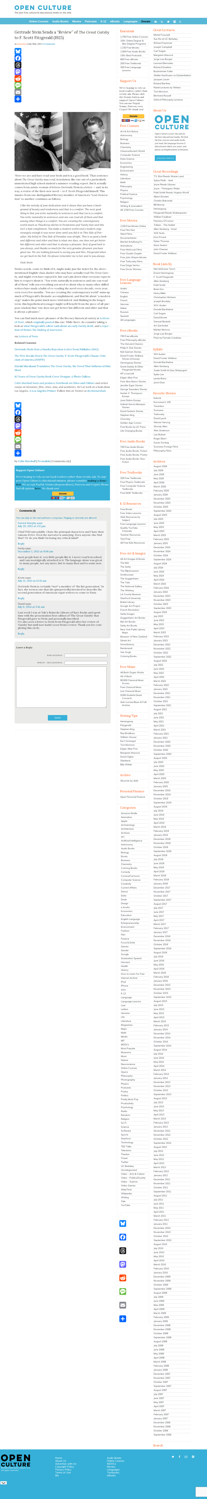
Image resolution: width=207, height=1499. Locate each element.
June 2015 (159, 1009)
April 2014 (159, 1065)
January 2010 (161, 1272)
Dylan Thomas (161, 241)
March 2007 (160, 1410)
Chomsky (125, 418)
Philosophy (126, 186)
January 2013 (161, 1126)
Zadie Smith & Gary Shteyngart (170, 370)
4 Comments (48, 44)
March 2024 (160, 583)
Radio (124, 1111)
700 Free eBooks (129, 336)
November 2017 (162, 891)
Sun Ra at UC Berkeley (166, 38)
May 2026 (159, 478)
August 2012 (160, 1147)
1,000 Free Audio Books (133, 51)
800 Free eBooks (129, 59)
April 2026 (159, 482)
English (124, 296)
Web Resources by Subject (130, 519)
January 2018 (161, 883)
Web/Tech (126, 1189)
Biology (124, 139)
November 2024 (162, 551)
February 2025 (161, 539)
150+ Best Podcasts (131, 55)
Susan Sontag (161, 442)
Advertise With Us (165, 158)
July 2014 (158, 1053)
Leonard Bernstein (163, 63)
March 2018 (160, 875)
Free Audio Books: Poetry (133, 454)
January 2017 (161, 932)
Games (125, 946)
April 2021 (159, 725)
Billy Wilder (126, 764)
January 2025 (161, 543)
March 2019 (160, 826)
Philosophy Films (162, 450)
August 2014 (160, 1049)
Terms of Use (63, 1472)
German (124, 304)
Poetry (124, 1091)
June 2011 (159, 1203)
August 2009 (160, 1292)
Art (122, 836)
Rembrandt (126, 648)
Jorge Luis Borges (163, 59)
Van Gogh (125, 652)
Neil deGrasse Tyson (164, 268)
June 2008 (159, 1349)
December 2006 (162, 1422)
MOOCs (125, 1044)
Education (126, 915)
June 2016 (159, 960)
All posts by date (129, 780)
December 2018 (162, 839)
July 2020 (158, 762)
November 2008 (162, 1329)
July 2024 (158, 567)
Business (125, 143)
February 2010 (161, 1268)
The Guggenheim (129, 578)
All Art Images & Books (132, 559)
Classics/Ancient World (132, 151)
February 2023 (161, 636)
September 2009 (162, 1288)
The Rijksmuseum (129, 570)
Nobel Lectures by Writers (167, 87)
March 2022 (160, 681)
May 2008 (159, 1353)
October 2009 (161, 1284)
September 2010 (162, 1240)
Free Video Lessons (130, 513)
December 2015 (162, 984)
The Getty (125, 566)
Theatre (125, 1154)
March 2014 (160, 1070)
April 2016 (159, 968)
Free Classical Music (131, 687)
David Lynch (160, 418)
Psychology (126, 198)
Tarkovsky (159, 414)
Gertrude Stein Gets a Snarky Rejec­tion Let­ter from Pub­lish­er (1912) (56, 349)
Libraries (125, 1013)
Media (124, 1036)
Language (126, 997)
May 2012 (159, 1159)
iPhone (124, 985)
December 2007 (162, 1373)
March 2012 (160, 1167)
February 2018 (161, 879)
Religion (124, 201)
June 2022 (159, 668)
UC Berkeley (127, 1166)
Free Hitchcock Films (131, 249)
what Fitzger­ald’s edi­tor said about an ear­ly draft (58, 326)
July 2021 (158, 713)
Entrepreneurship (130, 923)
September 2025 (162, 510)
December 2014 (162, 1033)
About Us (60, 1460)
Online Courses (129, 1068)
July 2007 (158, 1394)
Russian (124, 312)
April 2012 (159, 1163)
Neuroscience (128, 1064)
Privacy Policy (63, 1469)
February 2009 (161, 1317)
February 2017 (161, 928)
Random (125, 1115)
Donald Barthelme (163, 309)
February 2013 (161, 1122)
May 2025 (159, 527)
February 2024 (161, 587)
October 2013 (161, 1090)
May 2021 (159, 721)
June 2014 (159, 1057)
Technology (127, 1142)
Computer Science (130, 154)
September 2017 (162, 899)
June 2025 (159, 523)
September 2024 (162, 559)
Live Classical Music (130, 691)
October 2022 (161, 652)
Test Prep (125, 538)
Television (126, 1150)
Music (124, 1056)
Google (125, 954)
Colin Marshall (27, 461)
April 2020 (159, 774)
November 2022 (162, 648)
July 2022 (158, 664)
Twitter (124, 1162)
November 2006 (162, 1426)
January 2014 (161, 1078)
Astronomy (126, 135)
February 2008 (161, 1365)
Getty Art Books (128, 625)
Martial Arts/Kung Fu (131, 241)
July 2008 (158, 1345)
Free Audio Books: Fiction (133, 450)
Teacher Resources (130, 534)
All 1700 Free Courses (131, 209)
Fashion (125, 930)
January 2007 (161, 1418)
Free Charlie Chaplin (131, 253)
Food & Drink (128, 942)
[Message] (63, 85)
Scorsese (158, 410)
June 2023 (159, 620)
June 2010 (159, 1252)
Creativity (126, 883)
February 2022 (161, 685)
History (124, 174)
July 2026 (158, 470)
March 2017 (160, 924)
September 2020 (162, 753)
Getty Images (127, 613)
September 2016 (162, 948)
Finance (125, 938)
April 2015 (159, 1017)
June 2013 (159, 1106)
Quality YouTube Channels (129, 529)
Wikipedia (126, 1193)
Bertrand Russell (162, 95)
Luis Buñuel (159, 434)
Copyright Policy (64, 1466)
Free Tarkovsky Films (131, 261)
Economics (126, 162)
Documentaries (128, 237)
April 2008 (159, 1357)
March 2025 (160, 535)
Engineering (126, 166)
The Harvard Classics (131, 343)
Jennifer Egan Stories (131, 385)
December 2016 (162, 936)
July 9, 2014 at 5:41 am (31, 606)
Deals (124, 899)
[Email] (63, 92)
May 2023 (159, 624)
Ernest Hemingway (164, 272)
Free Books (126, 509)
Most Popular (128, 1048)
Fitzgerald (125, 725)
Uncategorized (129, 1170)
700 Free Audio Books (132, 447)
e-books (125, 907)
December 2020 (162, 741)
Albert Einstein (161, 196)
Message (41, 663)
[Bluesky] (63, 51)
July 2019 (158, 810)
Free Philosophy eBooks (133, 340)
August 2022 (160, 660)
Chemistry (125, 147)
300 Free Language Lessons (130, 69)
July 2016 (158, 956)
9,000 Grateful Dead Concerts (131, 697)
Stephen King (127, 415)
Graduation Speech (131, 958)
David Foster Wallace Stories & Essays (131, 357)
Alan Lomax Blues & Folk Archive (133, 704)
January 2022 (161, 689)
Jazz (123, 989)
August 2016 (160, 952)
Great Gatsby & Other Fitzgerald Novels (131, 368)
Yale (123, 1201)
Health (124, 966)
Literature (125, 178)
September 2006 (162, 1434)
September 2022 (162, 656)
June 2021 (159, 717)
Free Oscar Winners (131, 269)
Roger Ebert (160, 438)
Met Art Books (128, 621)
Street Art (125, 640)
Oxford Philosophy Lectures (168, 99)
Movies (111, 1466)
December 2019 (162, 790)
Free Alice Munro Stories (133, 381)
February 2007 (161, 1414)
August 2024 (160, 563)
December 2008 (162, 1325)
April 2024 (159, 579)
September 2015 (162, 997)
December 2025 (162, 498)
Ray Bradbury (127, 733)
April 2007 (159, 1406)
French (123, 300)
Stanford (126, 1138)
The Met (124, 562)
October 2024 (161, 555)
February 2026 (161, 490)
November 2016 (162, 940)
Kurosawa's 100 (162, 402)
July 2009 (158, 1296)
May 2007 (159, 1402)
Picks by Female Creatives (167, 337)
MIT (123, 1040)
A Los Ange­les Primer (42, 390)
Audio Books (128, 848)
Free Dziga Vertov (130, 265)
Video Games (128, 1185)
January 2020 (161, 786)
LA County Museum (130, 594)
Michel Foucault (162, 34)
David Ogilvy (127, 756)
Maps (124, 1028)
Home (58, 1457)
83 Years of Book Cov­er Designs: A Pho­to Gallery (52, 376)
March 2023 (160, 632)
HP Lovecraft (127, 373)
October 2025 (161, 506)
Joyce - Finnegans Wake (167, 188)
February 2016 (161, 976)
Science (125, 1126)
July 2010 (158, 1248)
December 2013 (162, 1082)
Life (123, 1017)
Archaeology (128, 824)
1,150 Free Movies (129, 47)
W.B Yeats (159, 233)
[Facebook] (63, 58)
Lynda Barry (160, 378)
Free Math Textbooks (131, 492)
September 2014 (162, 1045)
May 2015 (159, 1013)
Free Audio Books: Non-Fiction (133, 460)
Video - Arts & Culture (133, 1173)
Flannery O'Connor (164, 220)
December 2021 (162, 693)
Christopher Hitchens (165, 297)
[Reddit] (63, 78)
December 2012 (162, 1130)
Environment (127, 170)
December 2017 (162, 887)
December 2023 (162, 595)
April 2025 (159, 531)
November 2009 (162, 1280)
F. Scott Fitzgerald (163, 277)
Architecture (127, 828)
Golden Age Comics (131, 422)
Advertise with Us (65, 1463)
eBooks (111, 1475)
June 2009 (159, 1300)
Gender (125, 950)
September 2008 (162, 1337)
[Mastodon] (63, 71)
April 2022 (159, 677)
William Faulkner (162, 216)
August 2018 (160, 855)
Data (123, 895)
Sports (124, 1134)
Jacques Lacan (161, 79)
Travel (124, 1158)
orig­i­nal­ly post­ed (43, 322)
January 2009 (161, 1321)
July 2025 (158, 518)
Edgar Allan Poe (129, 377)
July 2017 (158, 907)
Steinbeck (125, 760)
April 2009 (159, 1309)
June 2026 (159, 474)
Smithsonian (127, 574)
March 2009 (160, 1313)
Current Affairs (129, 887)
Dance (124, 891)
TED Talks (126, 1146)
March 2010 (160, 1264)
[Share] (63, 99)
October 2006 (161, 1430)
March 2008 (160, 1361)
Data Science (127, 158)
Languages (113, 1469)
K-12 (123, 993)
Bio (57, 1475)
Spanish (124, 316)
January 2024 (161, 591)
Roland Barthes (162, 83)
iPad (123, 981)
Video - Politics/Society (133, 1177)
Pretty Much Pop (129, 1099)
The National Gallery (131, 586)
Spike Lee (159, 374)
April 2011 (159, 1211)
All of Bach (126, 676)
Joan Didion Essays (130, 400)
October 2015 (161, 993)
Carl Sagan (160, 51)
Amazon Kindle (129, 813)
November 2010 (162, 1232)
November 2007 (162, 1377)
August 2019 (160, 806)
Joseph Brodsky (162, 301)
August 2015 (160, 1001)
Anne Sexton (160, 245)
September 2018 (162, 851)
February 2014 (161, 1074)
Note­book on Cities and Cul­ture (75, 383)
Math (123, 182)
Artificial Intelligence (131, 840)
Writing (125, 1197)
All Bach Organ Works (132, 672)
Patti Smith (159, 285)
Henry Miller (160, 293)
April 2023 (159, 628)
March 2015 (160, 1021)
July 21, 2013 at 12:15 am (32, 580)
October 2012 (161, 1138)
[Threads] (63, 65)
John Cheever (161, 249)
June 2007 (159, 1398)
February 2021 (161, 733)
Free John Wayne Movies (133, 257)
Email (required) (54, 663)
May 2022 (159, 672)
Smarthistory (127, 644)
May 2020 (159, 770)
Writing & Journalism (131, 206)
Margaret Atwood (130, 752)
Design (124, 903)
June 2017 (159, 912)
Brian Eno (159, 289)
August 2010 (160, 1244)
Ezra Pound (160, 237)
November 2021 (162, 697)
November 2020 (162, 745)
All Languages (128, 319)
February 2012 (161, 1171)
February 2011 (161, 1219)
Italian (123, 308)
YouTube (125, 1205)
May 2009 (159, 1305)
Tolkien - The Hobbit (164, 224)
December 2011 (162, 1179)
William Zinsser (128, 737)
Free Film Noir (127, 230)
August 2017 (160, 903)
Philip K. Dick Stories (131, 347)
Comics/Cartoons (130, 876)
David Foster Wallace (165, 253)
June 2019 (159, 814)
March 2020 (160, 778)
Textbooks (113, 1472)
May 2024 (159, 575)
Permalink (44, 461)
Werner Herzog (162, 422)
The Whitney (127, 590)
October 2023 (161, 604)
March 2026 (160, 486)
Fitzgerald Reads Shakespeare (170, 212)
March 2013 (160, 1118)
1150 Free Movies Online (133, 226)
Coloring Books (128, 656)
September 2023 (162, 608)
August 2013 (160, 1098)
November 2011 (162, 1183)
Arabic (123, 288)
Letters (124, 1009)
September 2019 (162, 802)
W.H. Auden (160, 305)
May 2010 (159, 1256)
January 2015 (161, 1029)
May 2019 (159, 818)
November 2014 (162, 1037)
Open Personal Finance (132, 796)
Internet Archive (129, 977)
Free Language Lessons (133, 524)
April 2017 (159, 920)
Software (126, 1130)
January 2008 (161, 1369)
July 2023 (158, 616)
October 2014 (161, 1041)
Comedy (125, 871)
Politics (124, 1095)
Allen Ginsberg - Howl (165, 229)
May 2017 (159, 916)
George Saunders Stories (133, 389)
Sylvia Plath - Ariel (163, 180)
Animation (126, 817)
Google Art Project (130, 606)
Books (124, 856)
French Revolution (129, 609)
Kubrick (157, 398)
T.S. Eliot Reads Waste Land (169, 176)
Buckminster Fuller (163, 71)
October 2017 (161, 895)
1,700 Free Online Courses (134, 36)
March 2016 (160, 972)
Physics (124, 190)
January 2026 (161, 494)
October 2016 (161, 944)
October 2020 (161, 749)
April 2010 (159, 1260)
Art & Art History (129, 131)
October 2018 (161, 847)
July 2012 (158, 1151)
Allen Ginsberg (161, 281)
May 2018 (159, 867)
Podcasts (126, 1087)
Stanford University (130, 598)
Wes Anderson (161, 430)
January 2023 (161, 640)
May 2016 (159, 964)
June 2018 (159, 863)
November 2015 (162, 989)
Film (123, 934)
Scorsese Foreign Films (166, 446)
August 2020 (160, 758)
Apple (124, 821)
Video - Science (129, 1181)
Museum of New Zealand (133, 636)
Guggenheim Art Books (132, 617)
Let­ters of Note (28, 336)
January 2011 (161, 1224)
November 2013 (162, 1086)
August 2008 (160, 1341)
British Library (127, 602)
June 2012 (159, 1155)
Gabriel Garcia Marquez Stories (132, 406)
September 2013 (162, 1094)
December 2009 (162, 1276)
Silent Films (126, 233)
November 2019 (162, 794)
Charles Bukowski (163, 200)
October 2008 (161, 1333)
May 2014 (159, 1061)
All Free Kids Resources (132, 542)
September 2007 (162, 1386)
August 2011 (160, 1195)
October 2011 (161, 1187)
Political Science (128, 194)
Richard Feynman (163, 42)
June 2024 (159, 571)
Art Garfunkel (161, 325)
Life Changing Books (131, 430)
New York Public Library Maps (132, 631)
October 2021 (161, 701)
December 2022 (162, 644)
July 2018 (158, 859)
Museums (126, 1052)
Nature (124, 1060)
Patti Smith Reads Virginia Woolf (171, 192)
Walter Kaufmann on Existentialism (172, 75)
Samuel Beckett (162, 321)
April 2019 (159, 822)
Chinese (124, 292)
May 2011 (159, 1207)
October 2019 (161, 798)
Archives (125, 832)
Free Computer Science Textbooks (132, 487)
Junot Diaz (159, 382)
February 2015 (161, 1025)
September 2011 (162, 1191)
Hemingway (126, 721)
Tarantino (159, 406)
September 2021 (162, 705)
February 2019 (161, 830)
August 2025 (160, 514)
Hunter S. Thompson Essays (131, 395)
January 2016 (161, 980)
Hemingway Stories (130, 362)
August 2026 (160, 466)
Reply (21, 543)
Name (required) (54, 655)
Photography (128, 1079)
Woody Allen (160, 426)
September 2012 (162, 1142)
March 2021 (160, 729)
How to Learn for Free (133, 973)
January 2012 (161, 1175)
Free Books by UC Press (133, 426)
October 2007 (161, 1382)
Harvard (125, 962)
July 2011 (158, 1199)
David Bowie (160, 317)
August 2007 (160, 1390)
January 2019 (161, 835)
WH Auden (159, 354)
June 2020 (159, 766)
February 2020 (161, 782)
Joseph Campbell (163, 47)
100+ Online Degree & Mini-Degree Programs (133, 42)
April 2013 (159, 1114)
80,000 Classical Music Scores (132, 682)
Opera (124, 1071)
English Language (130, 919)
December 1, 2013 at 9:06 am (35, 551)
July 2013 (158, 1102)
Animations (126, 245)
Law (123, 1005)
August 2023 (160, 612)
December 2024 (162, 547)
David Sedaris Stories (131, 411)
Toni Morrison (127, 744)
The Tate (125, 582)
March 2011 (160, 1215)
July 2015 (158, 1005)
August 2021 (160, 709)
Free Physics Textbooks (132, 482)
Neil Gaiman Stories (130, 351)
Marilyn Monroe (162, 329)
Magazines (127, 1024)
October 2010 (161, 1236)
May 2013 (159, 1110)
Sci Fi (123, 1122)
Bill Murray (159, 204)
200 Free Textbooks (130, 63)
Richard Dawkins (162, 67)
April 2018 (159, 871)
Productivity (127, 1103)
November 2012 (162, 1134)
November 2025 (162, 502)
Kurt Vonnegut (128, 741)
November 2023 (162, 600)
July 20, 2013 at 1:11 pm (31, 526)
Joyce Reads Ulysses (164, 184)
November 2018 (162, 843)
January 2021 (161, 737)
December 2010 (162, 1228)
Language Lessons (131, 1001)
